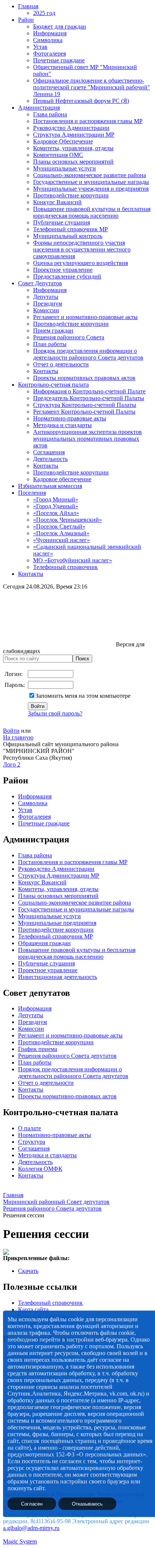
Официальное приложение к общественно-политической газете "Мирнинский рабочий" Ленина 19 (91, 87)
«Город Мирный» (55, 499)
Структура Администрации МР (73, 134)
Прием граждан (53, 330)
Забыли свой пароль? (55, 713)
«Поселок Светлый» (59, 526)
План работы (50, 344)
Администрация (39, 107)
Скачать (28, 1271)
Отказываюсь (87, 1504)
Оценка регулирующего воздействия (80, 263)
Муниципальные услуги (64, 168)
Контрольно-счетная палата (53, 384)
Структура (31, 1141)
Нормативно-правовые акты (69, 418)
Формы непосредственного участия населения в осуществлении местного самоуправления (82, 249)
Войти (11, 730)
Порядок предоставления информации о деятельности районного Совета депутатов (88, 354)
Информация (50, 33)
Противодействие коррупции (71, 195)
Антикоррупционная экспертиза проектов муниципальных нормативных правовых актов (87, 439)
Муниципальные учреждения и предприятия (91, 188)
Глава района (50, 114)
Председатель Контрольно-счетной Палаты (88, 398)
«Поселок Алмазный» (61, 533)
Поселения (32, 492)
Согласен (32, 1504)
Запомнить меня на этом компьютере (83, 696)
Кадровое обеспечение (62, 479)
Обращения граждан (44, 943)
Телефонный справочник (65, 567)
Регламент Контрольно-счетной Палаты (84, 411)
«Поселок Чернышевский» (67, 520)
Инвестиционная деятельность (57, 977)
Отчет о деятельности (61, 364)
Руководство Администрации (71, 128)
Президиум (47, 303)
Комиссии (46, 310)
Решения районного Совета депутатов (67, 1056)
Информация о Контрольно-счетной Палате (89, 391)
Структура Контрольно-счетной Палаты (84, 405)
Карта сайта (33, 1309)
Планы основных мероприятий (73, 161)
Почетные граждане (59, 60)
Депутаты (45, 297)
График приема (37, 1049)
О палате (29, 1128)
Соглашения (49, 452)
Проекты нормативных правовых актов (84, 378)
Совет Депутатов (40, 283)
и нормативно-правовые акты (83, 1035)
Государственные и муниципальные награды (91, 182)
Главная (28, 6)
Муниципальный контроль (67, 236)
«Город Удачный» (55, 506)
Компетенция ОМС (58, 155)
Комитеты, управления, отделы (73, 148)
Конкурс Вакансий (57, 202)
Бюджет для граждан (59, 26)
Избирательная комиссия (50, 486)
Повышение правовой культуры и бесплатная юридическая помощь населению (91, 212)
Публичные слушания (61, 222)
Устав (40, 47)
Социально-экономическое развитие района (89, 175)
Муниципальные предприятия (57, 923)
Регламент (31, 1035)
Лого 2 (11, 764)
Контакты (45, 371)
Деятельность (50, 459)
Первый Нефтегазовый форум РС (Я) (81, 101)
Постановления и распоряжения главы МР (88, 121)
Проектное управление (63, 270)
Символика (47, 40)
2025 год (44, 13)
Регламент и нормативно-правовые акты (85, 317)
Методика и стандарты (62, 425)
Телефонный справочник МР (70, 229)
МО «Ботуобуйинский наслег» (72, 560)
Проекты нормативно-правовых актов (67, 1096)
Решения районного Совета (68, 337)
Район (26, 20)
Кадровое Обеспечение (63, 141)
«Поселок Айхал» (56, 513)
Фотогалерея (49, 53)
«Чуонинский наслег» (61, 540)
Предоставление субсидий (67, 276)
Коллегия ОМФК (40, 1169)
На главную (18, 737)
